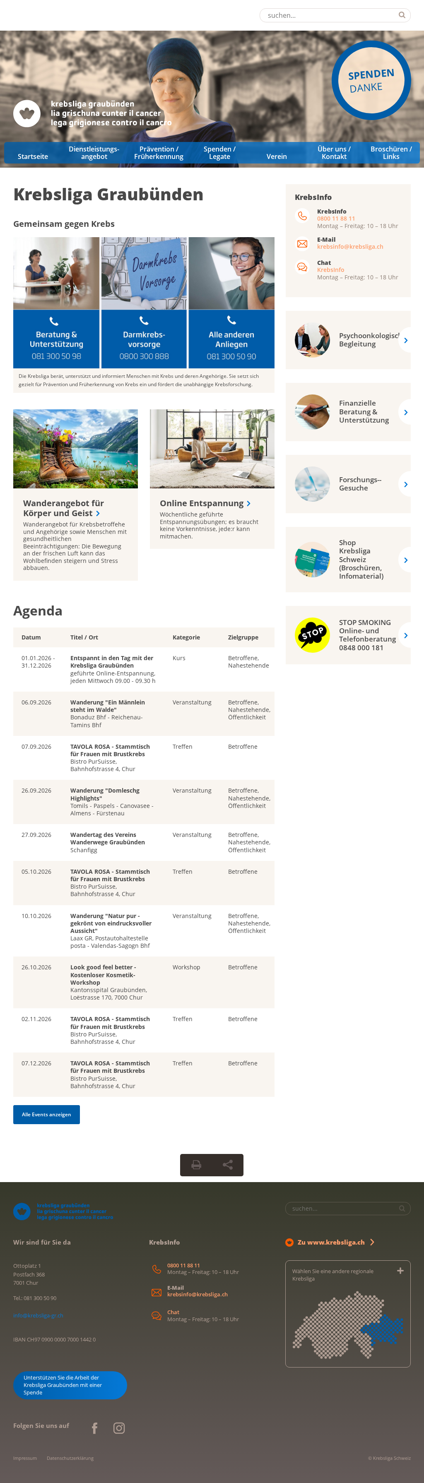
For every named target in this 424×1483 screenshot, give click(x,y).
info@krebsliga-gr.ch (38, 1315)
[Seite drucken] (196, 1165)
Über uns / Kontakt (334, 152)
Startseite (33, 156)
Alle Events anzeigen (46, 1114)
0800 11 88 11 (336, 218)
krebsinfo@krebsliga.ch (350, 246)
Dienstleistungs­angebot (94, 152)
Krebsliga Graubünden (108, 194)
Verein (277, 156)
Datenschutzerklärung (70, 1458)
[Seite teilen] (227, 1165)
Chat (173, 1312)
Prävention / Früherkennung (158, 152)
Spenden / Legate (220, 152)
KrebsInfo (330, 270)
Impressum (25, 1458)
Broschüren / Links (391, 152)
